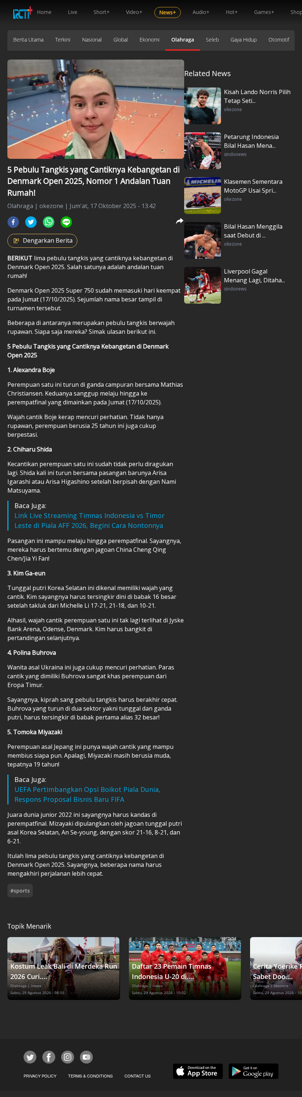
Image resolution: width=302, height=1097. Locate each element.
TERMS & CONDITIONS (90, 1076)
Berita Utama (28, 39)
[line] (66, 222)
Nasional (92, 39)
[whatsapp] (49, 222)
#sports (20, 890)
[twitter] (31, 222)
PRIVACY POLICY (40, 1076)
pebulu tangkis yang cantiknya (89, 258)
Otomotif (278, 39)
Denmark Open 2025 (35, 267)
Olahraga (182, 39)
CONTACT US (137, 1076)
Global (120, 39)
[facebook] (13, 222)
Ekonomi (149, 39)
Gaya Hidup (244, 39)
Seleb (212, 39)
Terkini (62, 39)
